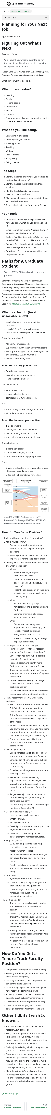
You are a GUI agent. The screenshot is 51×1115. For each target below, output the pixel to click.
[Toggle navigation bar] (4, 4)
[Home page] (4, 11)
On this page (10, 17)
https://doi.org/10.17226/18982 (26, 303)
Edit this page (11, 1093)
